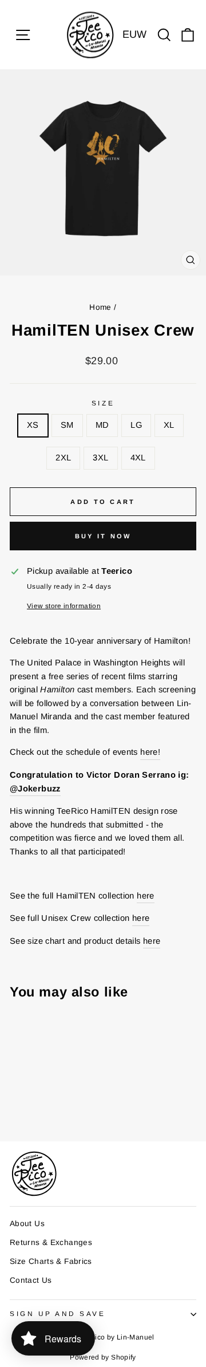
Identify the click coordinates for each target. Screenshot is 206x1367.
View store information (64, 605)
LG (136, 425)
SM (67, 425)
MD (102, 425)
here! (150, 752)
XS (33, 425)
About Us (27, 1223)
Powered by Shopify (103, 1357)
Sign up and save (58, 1313)
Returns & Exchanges (51, 1242)
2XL (63, 457)
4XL (138, 457)
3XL (100, 457)
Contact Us (31, 1280)
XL (169, 425)
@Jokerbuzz (35, 788)
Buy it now (103, 536)
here (145, 895)
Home (100, 307)
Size (103, 403)
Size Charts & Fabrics (51, 1261)
